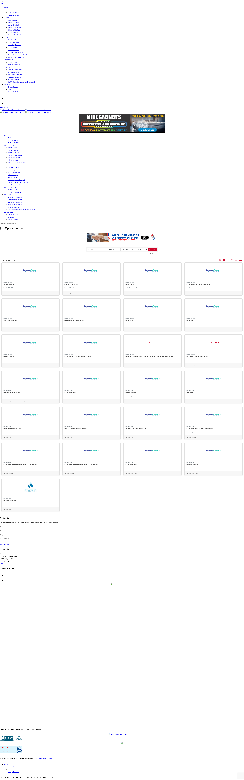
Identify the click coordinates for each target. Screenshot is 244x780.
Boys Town (128, 359)
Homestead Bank (190, 323)
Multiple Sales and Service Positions (198, 284)
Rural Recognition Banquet (16, 52)
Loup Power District (190, 359)
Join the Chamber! (13, 25)
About (6, 7)
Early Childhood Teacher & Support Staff (77, 356)
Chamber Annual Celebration (16, 57)
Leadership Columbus (14, 77)
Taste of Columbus (13, 50)
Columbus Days (12, 47)
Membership (7, 17)
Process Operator (192, 464)
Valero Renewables (129, 432)
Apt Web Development (44, 759)
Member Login (12, 20)
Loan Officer (129, 320)
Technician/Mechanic (10, 320)
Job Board (11, 89)
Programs (7, 67)
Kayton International (8, 323)
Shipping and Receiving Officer (135, 428)
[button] (220, 260)
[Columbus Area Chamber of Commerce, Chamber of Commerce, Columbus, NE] (12, 738)
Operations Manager (71, 284)
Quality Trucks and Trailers (131, 287)
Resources (7, 84)
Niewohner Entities (68, 396)
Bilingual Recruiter (9, 500)
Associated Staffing (7, 504)
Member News (8, 60)
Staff (9, 10)
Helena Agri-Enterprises (69, 287)
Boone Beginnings (68, 359)
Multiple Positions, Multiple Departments (199, 428)
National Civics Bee (14, 79)
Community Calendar (14, 42)
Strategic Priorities (13, 15)
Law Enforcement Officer (11, 392)
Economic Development (15, 69)
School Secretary (8, 284)
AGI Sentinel (128, 468)
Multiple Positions (70, 392)
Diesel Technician (131, 284)
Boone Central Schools (69, 432)
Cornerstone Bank (68, 323)
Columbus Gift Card (14, 30)
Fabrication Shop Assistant (12, 428)
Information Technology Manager (197, 356)
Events (6, 37)
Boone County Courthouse (131, 396)
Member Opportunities (14, 27)
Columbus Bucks (13, 32)
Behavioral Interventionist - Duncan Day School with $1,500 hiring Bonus (149, 356)
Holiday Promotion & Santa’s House (19, 55)
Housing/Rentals (13, 87)
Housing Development (14, 72)
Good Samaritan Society (70, 468)
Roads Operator (130, 392)
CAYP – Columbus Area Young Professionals (21, 82)
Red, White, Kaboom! (14, 45)
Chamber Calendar (13, 40)
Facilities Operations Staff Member (75, 428)
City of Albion (6, 396)
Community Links (13, 92)
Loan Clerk (189, 320)
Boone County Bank (130, 323)
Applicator (189, 392)
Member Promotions (14, 64)
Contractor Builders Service (16, 35)
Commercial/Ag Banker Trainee (74, 320)
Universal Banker (8, 356)
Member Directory (13, 22)
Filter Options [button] (149, 254)
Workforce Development (15, 74)
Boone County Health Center (193, 432)
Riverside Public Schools (9, 287)
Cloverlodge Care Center (9, 468)
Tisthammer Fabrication (8, 432)
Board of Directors (13, 12)
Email (2, 563)
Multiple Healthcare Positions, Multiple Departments (20, 464)
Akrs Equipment (190, 287)
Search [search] (153, 249)
